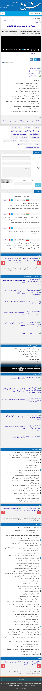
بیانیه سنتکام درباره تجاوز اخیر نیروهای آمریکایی (27, 475)
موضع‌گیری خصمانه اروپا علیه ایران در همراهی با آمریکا (25, 480)
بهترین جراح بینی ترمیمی (19, 134)
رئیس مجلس (13, 121)
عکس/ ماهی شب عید (33, 104)
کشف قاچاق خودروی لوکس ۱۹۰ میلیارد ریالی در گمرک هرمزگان (31, 269)
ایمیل (38, 163)
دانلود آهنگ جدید (34, 134)
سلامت (39, 658)
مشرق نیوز (26, 5)
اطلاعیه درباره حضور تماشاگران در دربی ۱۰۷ (13, 399)
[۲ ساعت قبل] (21, 369)
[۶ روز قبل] (11, 261)
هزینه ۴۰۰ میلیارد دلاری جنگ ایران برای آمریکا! (27, 558)
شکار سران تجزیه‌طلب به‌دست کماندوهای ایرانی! (25, 368)
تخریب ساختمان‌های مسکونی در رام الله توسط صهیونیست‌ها (24, 635)
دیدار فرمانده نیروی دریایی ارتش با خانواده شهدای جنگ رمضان (23, 632)
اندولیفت (36, 144)
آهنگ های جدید (34, 137)
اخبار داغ (5, 121)
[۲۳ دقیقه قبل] (33, 381)
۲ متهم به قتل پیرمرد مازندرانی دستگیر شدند (14, 313)
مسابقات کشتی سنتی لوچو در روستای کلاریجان (27, 606)
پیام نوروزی (30, 121)
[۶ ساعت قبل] (11, 512)
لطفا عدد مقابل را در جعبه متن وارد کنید (30, 180)
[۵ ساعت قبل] (33, 403)
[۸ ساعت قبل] (33, 315)
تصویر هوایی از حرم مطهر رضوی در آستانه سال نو (26, 106)
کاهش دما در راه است (19, 334)
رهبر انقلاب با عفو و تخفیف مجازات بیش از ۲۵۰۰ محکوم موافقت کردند (21, 548)
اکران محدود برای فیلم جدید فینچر (30, 551)
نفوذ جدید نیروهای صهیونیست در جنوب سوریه (27, 617)
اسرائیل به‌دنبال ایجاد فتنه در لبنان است (29, 596)
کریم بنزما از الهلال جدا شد (32, 483)
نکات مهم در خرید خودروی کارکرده (30, 594)
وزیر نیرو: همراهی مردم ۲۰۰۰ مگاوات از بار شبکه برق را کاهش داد (22, 556)
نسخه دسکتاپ (21, 679)
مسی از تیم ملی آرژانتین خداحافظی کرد (29, 584)
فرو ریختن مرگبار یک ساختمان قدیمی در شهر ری (32, 519)
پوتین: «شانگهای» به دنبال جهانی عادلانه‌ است (27, 581)
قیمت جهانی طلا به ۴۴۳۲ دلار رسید (30, 357)
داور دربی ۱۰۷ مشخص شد (32, 465)
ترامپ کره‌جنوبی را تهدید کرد (32, 468)
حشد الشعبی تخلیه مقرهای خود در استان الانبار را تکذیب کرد (24, 642)
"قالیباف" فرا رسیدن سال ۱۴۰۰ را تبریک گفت (27, 83)
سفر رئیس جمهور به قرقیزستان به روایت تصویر (14, 427)
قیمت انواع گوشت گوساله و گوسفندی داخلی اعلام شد (25, 349)
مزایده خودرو (35, 141)
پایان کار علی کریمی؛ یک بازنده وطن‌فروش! (28, 470)
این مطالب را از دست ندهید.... (32, 276)
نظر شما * (37, 168)
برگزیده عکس (37, 412)
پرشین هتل (23, 137)
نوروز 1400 (22, 121)
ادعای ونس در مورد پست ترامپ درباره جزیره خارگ (26, 568)
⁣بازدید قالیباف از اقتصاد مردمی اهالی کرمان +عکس (26, 109)
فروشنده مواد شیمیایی (24, 144)
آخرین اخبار (37, 524)
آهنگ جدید (14, 137)
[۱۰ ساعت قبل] (33, 326)
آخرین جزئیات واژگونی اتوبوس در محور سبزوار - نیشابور (25, 478)
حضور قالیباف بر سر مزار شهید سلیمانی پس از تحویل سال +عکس (22, 101)
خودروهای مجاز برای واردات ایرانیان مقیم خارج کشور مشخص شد (23, 604)
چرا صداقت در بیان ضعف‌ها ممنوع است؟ (29, 540)
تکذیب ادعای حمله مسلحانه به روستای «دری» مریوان (26, 561)
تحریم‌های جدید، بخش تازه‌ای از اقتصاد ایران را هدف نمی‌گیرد (23, 612)
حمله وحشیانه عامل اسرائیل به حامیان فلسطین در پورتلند (25, 485)
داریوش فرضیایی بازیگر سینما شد (31, 609)
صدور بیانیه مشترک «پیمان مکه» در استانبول (28, 586)
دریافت (35, 53)
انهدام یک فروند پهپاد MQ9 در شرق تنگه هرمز (27, 566)
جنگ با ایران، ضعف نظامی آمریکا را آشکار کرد (28, 589)
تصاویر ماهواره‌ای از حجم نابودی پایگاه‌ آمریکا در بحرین (25, 452)
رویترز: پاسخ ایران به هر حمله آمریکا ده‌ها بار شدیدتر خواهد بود (23, 629)
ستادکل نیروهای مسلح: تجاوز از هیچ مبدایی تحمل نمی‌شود (24, 538)
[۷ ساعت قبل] (33, 305)
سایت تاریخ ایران (16, 128)
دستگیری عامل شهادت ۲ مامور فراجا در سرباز (28, 563)
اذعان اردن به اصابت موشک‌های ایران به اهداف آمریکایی (25, 458)
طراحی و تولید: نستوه (21, 688)
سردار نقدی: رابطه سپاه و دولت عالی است (28, 599)
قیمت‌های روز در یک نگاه (34, 346)
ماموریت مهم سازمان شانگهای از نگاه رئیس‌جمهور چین (25, 647)
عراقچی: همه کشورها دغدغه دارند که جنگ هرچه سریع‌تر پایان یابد (22, 535)
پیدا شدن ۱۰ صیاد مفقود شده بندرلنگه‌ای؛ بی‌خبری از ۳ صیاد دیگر (23, 649)
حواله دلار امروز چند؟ (34, 359)
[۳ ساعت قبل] (33, 283)
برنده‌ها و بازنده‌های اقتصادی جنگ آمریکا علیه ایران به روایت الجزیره (22, 573)
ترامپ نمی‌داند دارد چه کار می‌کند (31, 627)
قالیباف (37, 121)
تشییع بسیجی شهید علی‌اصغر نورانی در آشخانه (14, 417)
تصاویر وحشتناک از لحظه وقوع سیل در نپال (28, 528)
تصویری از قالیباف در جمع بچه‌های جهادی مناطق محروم (25, 111)
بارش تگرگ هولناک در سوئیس (31, 591)
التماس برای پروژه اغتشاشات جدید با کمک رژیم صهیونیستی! (24, 455)
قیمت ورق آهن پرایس (10, 141)
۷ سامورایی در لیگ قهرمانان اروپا (31, 644)
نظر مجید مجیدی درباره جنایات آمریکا (30, 578)
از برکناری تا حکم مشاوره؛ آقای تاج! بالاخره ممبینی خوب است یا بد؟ (14, 390)
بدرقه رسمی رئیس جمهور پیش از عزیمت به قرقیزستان (25, 491)
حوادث (39, 505)
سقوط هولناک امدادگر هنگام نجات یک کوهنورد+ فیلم (14, 292)
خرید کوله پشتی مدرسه (32, 147)
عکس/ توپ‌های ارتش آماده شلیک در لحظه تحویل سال (25, 99)
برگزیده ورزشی (37, 374)
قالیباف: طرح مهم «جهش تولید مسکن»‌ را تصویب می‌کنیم (24, 96)
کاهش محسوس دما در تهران (32, 619)
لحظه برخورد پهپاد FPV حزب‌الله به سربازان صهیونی (26, 493)
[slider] (9, 50)
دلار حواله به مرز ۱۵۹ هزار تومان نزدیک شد (28, 354)
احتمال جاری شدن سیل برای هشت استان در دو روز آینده (25, 543)
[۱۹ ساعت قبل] (11, 665)
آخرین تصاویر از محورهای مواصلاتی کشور (28, 88)
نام (39, 157)
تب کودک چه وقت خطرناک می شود (12, 672)
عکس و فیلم (34, 13)
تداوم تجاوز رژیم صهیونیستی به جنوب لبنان (28, 553)
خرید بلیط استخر (24, 141)
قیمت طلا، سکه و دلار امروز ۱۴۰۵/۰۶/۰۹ (14, 301)
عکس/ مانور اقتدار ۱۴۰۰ (33, 93)
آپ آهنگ (36, 128)
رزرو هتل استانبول (16, 131)
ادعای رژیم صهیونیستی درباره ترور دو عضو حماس (27, 530)
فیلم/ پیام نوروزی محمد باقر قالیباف (21, 26)
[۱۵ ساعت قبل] (30, 665)
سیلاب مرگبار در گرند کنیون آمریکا (30, 654)
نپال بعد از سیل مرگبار (19, 437)
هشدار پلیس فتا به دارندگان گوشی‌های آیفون (28, 652)
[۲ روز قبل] (30, 261)
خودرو (39, 255)
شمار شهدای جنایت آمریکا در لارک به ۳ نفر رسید (13, 281)
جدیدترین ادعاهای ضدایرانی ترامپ (30, 496)
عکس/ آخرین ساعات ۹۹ (32, 86)
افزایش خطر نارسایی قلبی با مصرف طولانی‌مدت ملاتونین (32, 672)
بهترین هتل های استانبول (32, 131)
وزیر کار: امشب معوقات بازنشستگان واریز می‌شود (13, 324)
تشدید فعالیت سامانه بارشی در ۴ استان (11, 519)
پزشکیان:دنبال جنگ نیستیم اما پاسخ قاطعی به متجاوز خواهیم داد (23, 473)
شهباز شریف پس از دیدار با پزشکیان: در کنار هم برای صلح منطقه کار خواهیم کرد (21, 638)
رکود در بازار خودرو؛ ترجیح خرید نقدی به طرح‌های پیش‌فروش (12, 269)
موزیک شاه (27, 128)
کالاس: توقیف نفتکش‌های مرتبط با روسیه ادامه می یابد (25, 571)
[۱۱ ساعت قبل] (33, 337)
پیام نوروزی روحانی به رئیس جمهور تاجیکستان (27, 91)
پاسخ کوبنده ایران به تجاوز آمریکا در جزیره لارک (27, 498)
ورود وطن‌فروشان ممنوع (33, 460)
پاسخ (5, 200)
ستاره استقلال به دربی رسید (17, 378)
